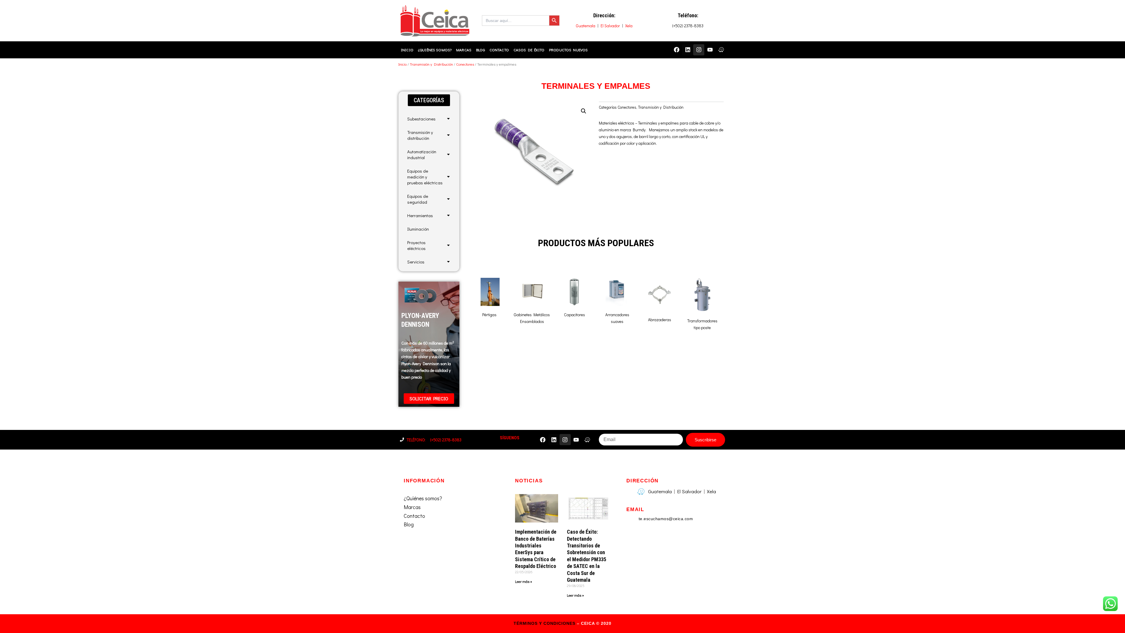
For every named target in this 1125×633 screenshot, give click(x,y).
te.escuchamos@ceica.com (666, 518)
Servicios (416, 262)
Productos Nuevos (568, 49)
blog (480, 49)
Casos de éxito (529, 49)
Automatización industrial (421, 154)
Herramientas (420, 215)
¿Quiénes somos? (434, 49)
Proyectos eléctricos (416, 245)
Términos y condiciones (544, 623)
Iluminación (418, 229)
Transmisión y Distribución (431, 64)
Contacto (499, 49)
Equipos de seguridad (417, 199)
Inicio (407, 49)
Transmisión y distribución (420, 135)
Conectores (465, 64)
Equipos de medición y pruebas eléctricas (425, 177)
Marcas (463, 49)
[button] (429, 100)
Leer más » (523, 581)
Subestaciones (421, 119)
